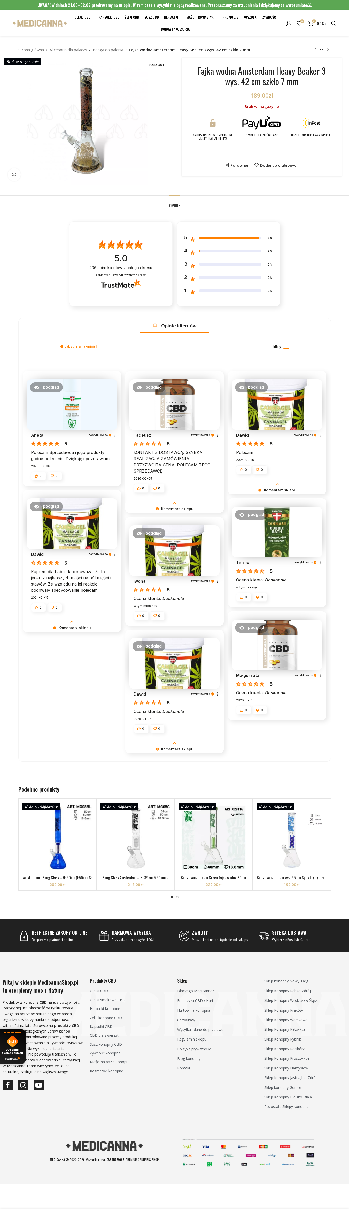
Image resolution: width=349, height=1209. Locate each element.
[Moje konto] (289, 23)
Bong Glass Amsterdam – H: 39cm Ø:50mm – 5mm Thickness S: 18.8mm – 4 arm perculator (135, 880)
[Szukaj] (334, 23)
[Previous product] (315, 50)
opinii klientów (120, 267)
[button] (155, 325)
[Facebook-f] (8, 1085)
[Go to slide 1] (172, 897)
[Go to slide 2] (177, 897)
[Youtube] (39, 1085)
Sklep (182, 980)
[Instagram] (23, 1085)
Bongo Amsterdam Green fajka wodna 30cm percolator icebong (213, 880)
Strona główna (31, 49)
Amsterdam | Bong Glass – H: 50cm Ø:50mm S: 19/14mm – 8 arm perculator (57, 880)
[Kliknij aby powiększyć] (14, 174)
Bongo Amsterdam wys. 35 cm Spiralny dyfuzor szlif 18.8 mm (291, 880)
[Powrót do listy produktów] (322, 50)
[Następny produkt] (328, 50)
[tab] (174, 203)
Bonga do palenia (108, 49)
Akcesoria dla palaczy (68, 49)
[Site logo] (40, 22)
